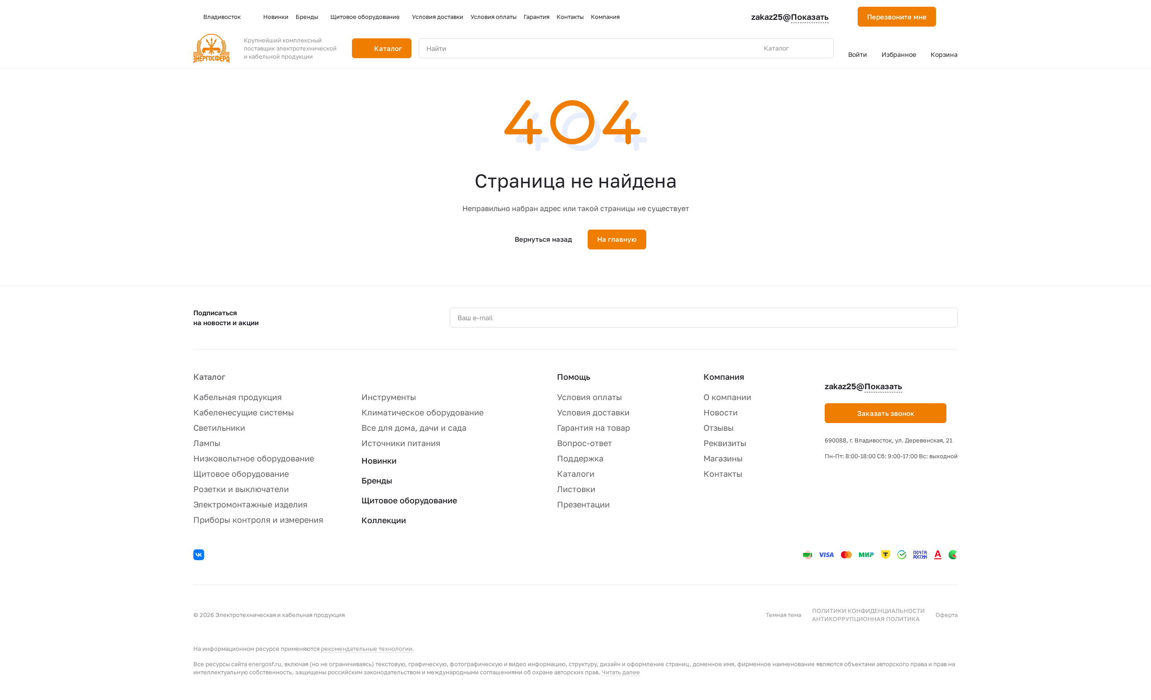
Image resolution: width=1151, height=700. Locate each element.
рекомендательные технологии (366, 648)
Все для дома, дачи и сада (413, 428)
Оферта (947, 614)
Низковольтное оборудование (253, 458)
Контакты (722, 474)
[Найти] (822, 48)
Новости (720, 412)
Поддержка (580, 458)
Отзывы (718, 428)
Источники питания (400, 443)
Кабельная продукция (237, 397)
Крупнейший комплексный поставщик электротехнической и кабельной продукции (290, 48)
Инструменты (388, 397)
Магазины (723, 458)
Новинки (379, 460)
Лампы (206, 443)
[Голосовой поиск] (805, 48)
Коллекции (383, 520)
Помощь (573, 377)
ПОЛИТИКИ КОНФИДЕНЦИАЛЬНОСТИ (868, 610)
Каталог (209, 377)
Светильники (219, 428)
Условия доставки (593, 412)
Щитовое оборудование (241, 474)
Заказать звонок (885, 413)
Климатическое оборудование (422, 412)
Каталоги (575, 474)
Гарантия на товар (593, 428)
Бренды (376, 480)
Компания (723, 377)
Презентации (583, 504)
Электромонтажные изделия (250, 504)
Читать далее (621, 672)
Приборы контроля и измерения (258, 520)
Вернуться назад (543, 239)
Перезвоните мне (897, 17)
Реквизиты (724, 443)
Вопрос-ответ (584, 443)
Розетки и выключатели (241, 489)
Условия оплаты (589, 397)
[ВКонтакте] (200, 556)
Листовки (576, 489)
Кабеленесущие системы (243, 412)
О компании (727, 397)
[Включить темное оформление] (954, 16)
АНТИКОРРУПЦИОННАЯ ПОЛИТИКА (866, 618)
